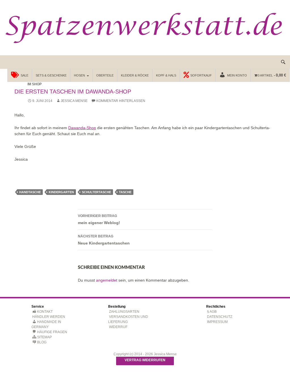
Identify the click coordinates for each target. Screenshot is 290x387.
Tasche (125, 192)
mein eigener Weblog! (99, 219)
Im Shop (34, 84)
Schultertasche (96, 192)
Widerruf (118, 327)
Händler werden (48, 317)
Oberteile (105, 75)
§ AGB (212, 312)
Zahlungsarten (124, 312)
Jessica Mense (74, 101)
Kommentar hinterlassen (120, 101)
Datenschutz (219, 317)
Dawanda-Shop (82, 128)
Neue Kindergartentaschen (104, 239)
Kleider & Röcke (135, 75)
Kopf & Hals (166, 75)
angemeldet (106, 280)
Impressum (217, 322)
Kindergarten (61, 192)
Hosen (79, 75)
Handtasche (30, 192)
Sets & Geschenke (51, 75)
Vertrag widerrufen (145, 360)
